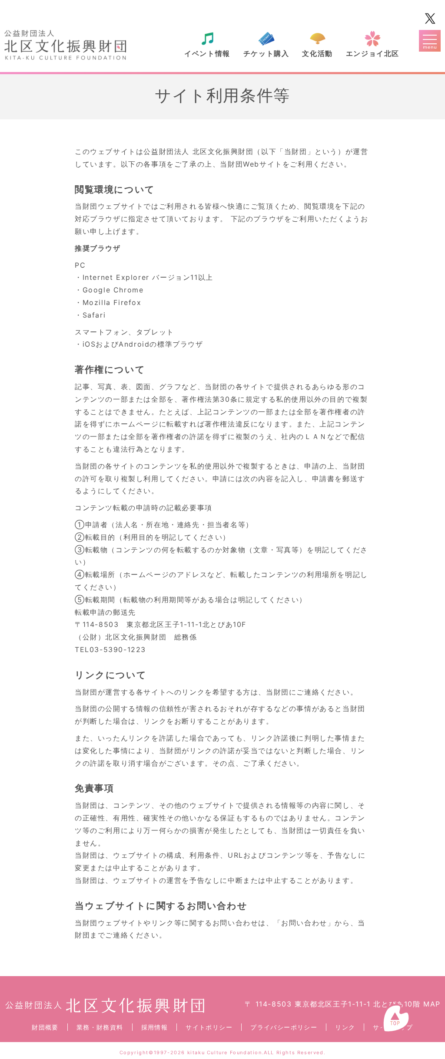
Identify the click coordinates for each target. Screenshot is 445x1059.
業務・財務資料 (99, 1027)
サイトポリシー (209, 1027)
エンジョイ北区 (372, 53)
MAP (432, 1004)
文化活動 (317, 53)
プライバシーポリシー (283, 1027)
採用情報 (154, 1027)
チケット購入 (266, 53)
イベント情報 (207, 53)
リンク (345, 1027)
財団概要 (45, 1027)
